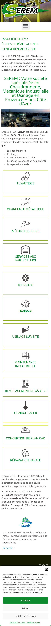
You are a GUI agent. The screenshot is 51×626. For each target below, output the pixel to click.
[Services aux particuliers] (25, 249)
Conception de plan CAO (25, 438)
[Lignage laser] (25, 405)
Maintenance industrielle (25, 364)
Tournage (25, 285)
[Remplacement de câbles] (25, 383)
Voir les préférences (26, 616)
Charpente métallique (25, 209)
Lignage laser (25, 413)
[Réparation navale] (25, 453)
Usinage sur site (25, 336)
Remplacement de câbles (25, 391)
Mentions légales (33, 622)
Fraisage (25, 311)
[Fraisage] (25, 303)
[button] (46, 569)
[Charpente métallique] (25, 202)
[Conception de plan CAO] (25, 431)
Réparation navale (25, 460)
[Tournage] (25, 278)
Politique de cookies (17, 622)
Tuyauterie (25, 183)
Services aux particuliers (25, 258)
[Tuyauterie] (25, 176)
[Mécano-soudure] (25, 224)
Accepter (25, 600)
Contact (43, 565)
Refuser (25, 608)
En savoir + (8, 548)
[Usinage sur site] (25, 329)
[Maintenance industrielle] (25, 355)
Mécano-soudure (25, 231)
